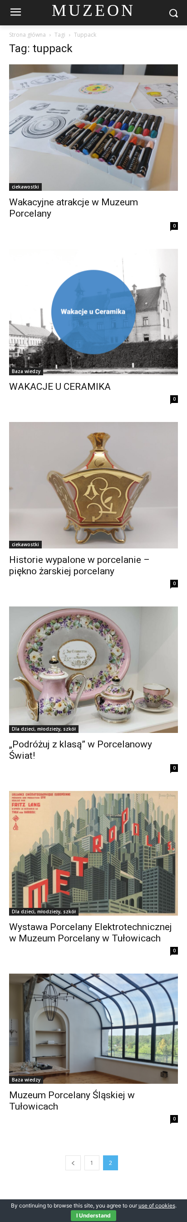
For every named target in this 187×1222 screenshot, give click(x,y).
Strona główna (27, 35)
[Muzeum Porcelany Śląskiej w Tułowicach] (93, 1029)
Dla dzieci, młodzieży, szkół (44, 729)
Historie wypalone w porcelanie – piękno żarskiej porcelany (79, 565)
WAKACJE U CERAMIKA (60, 386)
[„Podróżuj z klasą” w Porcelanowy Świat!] (93, 669)
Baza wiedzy (26, 371)
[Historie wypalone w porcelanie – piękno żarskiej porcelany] (93, 485)
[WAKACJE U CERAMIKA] (93, 312)
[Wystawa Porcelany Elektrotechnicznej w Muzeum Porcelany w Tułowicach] (93, 853)
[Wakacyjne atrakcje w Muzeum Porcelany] (93, 127)
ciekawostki (25, 187)
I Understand (93, 1215)
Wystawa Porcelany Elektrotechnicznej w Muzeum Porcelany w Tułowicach (90, 932)
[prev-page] (73, 1162)
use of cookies (156, 1205)
